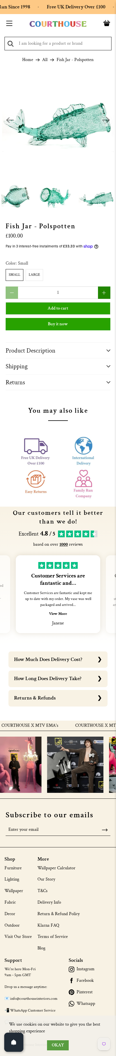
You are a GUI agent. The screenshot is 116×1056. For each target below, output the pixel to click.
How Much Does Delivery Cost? (48, 659)
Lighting (12, 879)
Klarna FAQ (48, 925)
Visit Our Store (18, 937)
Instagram (86, 969)
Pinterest (85, 992)
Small (14, 274)
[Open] (13, 1042)
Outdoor (12, 925)
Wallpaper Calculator (56, 868)
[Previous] (9, 121)
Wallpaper (14, 891)
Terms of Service (52, 937)
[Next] (106, 121)
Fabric (10, 902)
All (45, 60)
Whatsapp (86, 1004)
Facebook (85, 980)
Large (34, 274)
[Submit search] (10, 43)
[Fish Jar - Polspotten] (57, 120)
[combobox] (58, 43)
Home (27, 60)
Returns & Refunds (35, 697)
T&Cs (42, 891)
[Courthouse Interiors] (58, 24)
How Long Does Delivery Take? (47, 678)
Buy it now (58, 324)
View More (58, 613)
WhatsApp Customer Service (32, 1010)
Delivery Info (49, 902)
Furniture (13, 868)
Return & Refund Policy (58, 914)
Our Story (46, 879)
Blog (41, 948)
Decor (10, 914)
